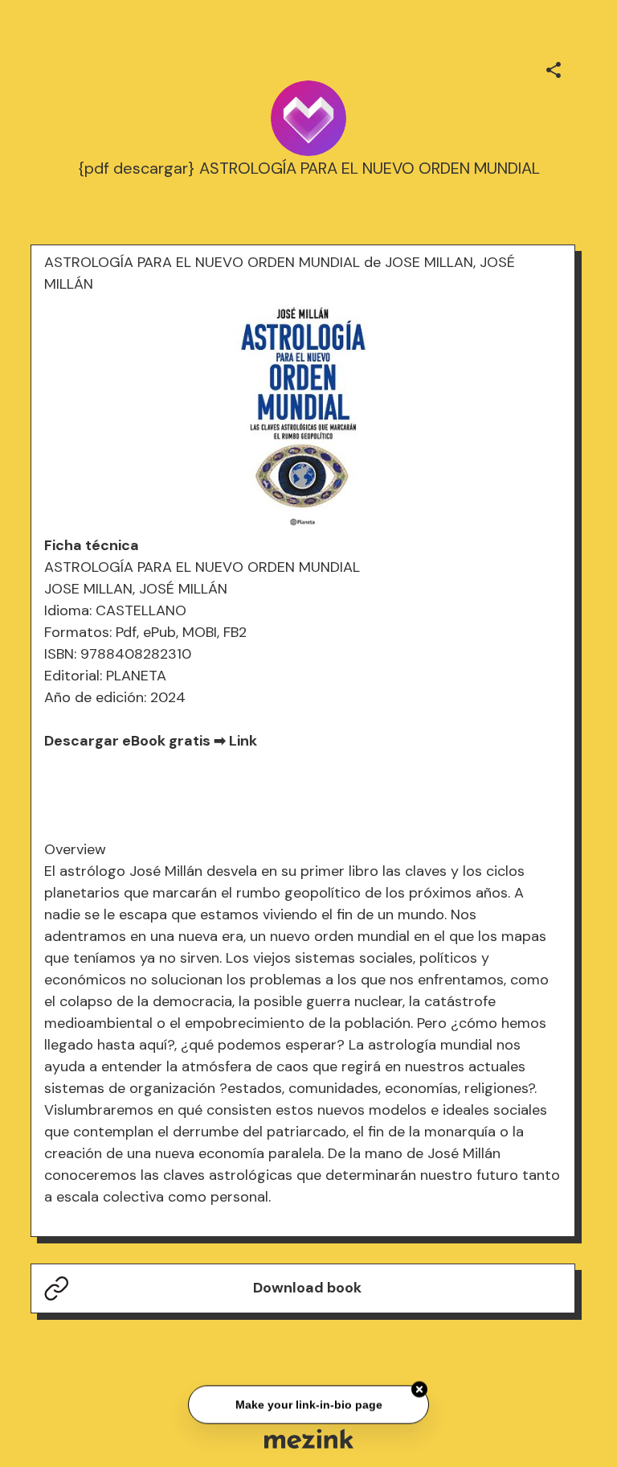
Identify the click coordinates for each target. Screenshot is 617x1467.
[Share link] (553, 68)
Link (243, 740)
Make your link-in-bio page (308, 1402)
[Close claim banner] (419, 1388)
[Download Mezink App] (308, 1438)
